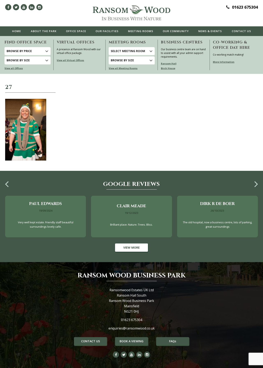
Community (176, 31)
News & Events (210, 31)
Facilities (107, 31)
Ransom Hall (168, 63)
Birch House (168, 68)
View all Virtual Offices (70, 60)
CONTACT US (90, 341)
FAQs (172, 341)
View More (131, 247)
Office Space (76, 31)
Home (16, 31)
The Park (44, 31)
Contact (241, 31)
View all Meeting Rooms (123, 68)
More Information (223, 61)
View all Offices (14, 68)
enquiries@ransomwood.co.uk (131, 328)
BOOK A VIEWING (131, 341)
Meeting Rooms (140, 31)
